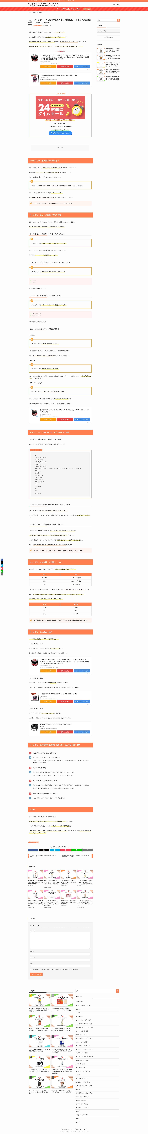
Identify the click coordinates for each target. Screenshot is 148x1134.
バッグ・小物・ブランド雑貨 (85, 1056)
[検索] (119, 1)
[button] (33, 850)
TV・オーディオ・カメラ (84, 1005)
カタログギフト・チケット (84, 1023)
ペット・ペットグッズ (83, 1071)
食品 (78, 1122)
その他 (79, 1012)
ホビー (79, 1074)
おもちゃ (79, 1009)
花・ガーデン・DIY (82, 1115)
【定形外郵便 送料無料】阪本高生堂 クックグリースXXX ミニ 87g (58, 75)
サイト (31, 963)
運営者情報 (64, 1129)
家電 (78, 1089)
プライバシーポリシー (81, 1129)
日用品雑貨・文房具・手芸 (84, 1093)
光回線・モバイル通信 (83, 1082)
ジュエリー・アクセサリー (84, 1038)
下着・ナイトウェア (82, 1078)
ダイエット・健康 (82, 1053)
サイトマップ (72, 1129)
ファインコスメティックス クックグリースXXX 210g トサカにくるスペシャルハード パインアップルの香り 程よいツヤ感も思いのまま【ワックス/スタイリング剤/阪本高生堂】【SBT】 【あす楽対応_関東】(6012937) (64, 57)
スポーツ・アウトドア (83, 1045)
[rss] (117, 1)
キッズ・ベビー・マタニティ (85, 1027)
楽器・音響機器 (81, 1100)
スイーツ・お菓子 (82, 1042)
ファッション (81, 1067)
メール (32, 957)
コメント (33, 931)
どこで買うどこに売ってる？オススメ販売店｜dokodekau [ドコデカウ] (43, 4)
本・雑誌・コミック (82, 1096)
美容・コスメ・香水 (38, 25)
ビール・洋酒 (81, 1064)
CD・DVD (80, 1001)
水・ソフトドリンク (82, 1104)
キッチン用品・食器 (82, 1031)
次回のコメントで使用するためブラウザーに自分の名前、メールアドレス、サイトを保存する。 (55, 969)
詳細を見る (87, 9)
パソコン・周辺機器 (82, 1060)
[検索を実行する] (118, 20)
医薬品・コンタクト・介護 (84, 1085)
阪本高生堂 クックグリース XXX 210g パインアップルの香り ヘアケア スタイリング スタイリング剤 (65, 411)
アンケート (80, 1016)
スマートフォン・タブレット (85, 1049)
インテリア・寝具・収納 (84, 1020)
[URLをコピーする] (87, 850)
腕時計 (79, 1111)
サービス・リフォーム (83, 1034)
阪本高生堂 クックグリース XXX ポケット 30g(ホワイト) (56, 724)
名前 (32, 951)
